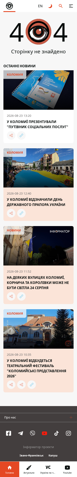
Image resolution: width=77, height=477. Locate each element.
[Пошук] (60, 6)
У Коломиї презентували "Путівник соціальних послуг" (37, 124)
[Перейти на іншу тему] (50, 6)
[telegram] (20, 433)
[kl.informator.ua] (9, 6)
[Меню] (71, 6)
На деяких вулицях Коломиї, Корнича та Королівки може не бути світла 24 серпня (38, 282)
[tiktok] (56, 433)
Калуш (53, 455)
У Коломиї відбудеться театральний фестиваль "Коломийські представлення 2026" (36, 368)
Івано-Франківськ (31, 455)
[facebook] (8, 433)
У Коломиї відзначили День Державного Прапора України (36, 202)
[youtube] (44, 433)
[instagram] (68, 433)
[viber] (32, 433)
